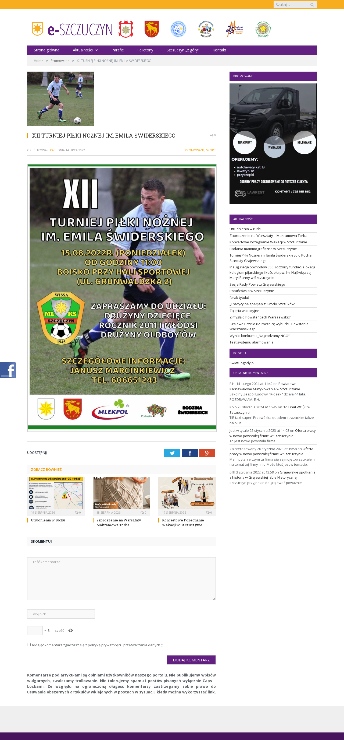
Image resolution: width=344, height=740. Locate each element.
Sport (211, 150)
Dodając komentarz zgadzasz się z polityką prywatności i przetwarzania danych (97, 645)
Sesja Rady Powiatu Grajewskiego (257, 284)
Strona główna (46, 49)
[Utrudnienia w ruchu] (56, 495)
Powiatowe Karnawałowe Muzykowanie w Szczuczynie (265, 386)
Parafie (118, 49)
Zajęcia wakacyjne (244, 310)
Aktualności (83, 49)
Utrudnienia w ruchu (48, 520)
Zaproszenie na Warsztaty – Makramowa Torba (120, 522)
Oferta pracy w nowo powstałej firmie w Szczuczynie (273, 433)
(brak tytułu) (239, 297)
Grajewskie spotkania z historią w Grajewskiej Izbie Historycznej (273, 475)
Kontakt (219, 49)
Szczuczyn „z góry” (183, 49)
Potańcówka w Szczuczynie (252, 290)
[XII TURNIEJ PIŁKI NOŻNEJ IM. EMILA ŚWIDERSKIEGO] (121, 100)
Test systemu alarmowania (252, 342)
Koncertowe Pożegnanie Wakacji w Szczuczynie (183, 522)
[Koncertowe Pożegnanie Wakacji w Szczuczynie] (187, 495)
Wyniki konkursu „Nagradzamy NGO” (260, 335)
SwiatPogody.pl (242, 362)
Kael (53, 150)
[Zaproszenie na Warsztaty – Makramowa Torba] (121, 495)
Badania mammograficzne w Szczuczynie (263, 248)
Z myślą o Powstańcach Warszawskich (261, 317)
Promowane (195, 150)
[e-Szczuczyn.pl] (70, 27)
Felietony (145, 49)
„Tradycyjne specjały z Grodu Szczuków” (263, 303)
